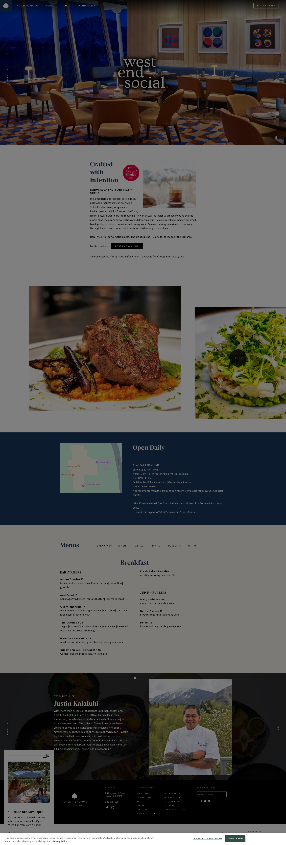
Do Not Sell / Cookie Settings (207, 838)
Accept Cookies (235, 838)
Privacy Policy (60, 841)
